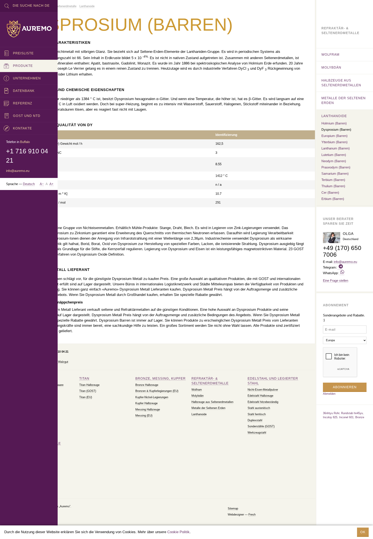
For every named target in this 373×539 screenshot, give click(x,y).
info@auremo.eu (17, 171)
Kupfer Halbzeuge (146, 403)
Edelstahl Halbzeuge (260, 395)
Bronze (359, 417)
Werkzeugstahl (257, 432)
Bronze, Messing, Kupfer (160, 378)
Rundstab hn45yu (352, 413)
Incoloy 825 (330, 417)
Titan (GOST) (87, 391)
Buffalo (25, 142)
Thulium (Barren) (333, 186)
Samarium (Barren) (335, 173)
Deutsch (29, 184)
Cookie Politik (178, 532)
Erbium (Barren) (332, 199)
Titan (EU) (85, 397)
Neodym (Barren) (333, 161)
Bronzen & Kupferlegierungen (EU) (156, 391)
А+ (51, 184)
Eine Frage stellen (335, 280)
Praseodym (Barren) (335, 167)
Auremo (29, 29)
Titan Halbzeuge (89, 385)
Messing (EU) (143, 415)
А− (42, 184)
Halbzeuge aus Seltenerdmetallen (212, 402)
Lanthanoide (199, 414)
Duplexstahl (255, 420)
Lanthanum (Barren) (335, 148)
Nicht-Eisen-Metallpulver (263, 389)
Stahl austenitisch (259, 408)
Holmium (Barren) (334, 123)
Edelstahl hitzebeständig (263, 402)
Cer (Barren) (330, 192)
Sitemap (233, 508)
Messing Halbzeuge (147, 409)
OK (362, 532)
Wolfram (196, 389)
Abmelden (329, 393)
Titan (84, 378)
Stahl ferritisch (257, 414)
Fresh (252, 514)
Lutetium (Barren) (333, 155)
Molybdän (197, 395)
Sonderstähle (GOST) (261, 426)
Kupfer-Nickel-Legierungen (151, 397)
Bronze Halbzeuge (146, 385)
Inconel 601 (346, 417)
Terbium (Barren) (333, 180)
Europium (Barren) (334, 136)
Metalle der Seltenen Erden (208, 408)
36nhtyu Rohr (331, 413)
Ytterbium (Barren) (334, 142)
